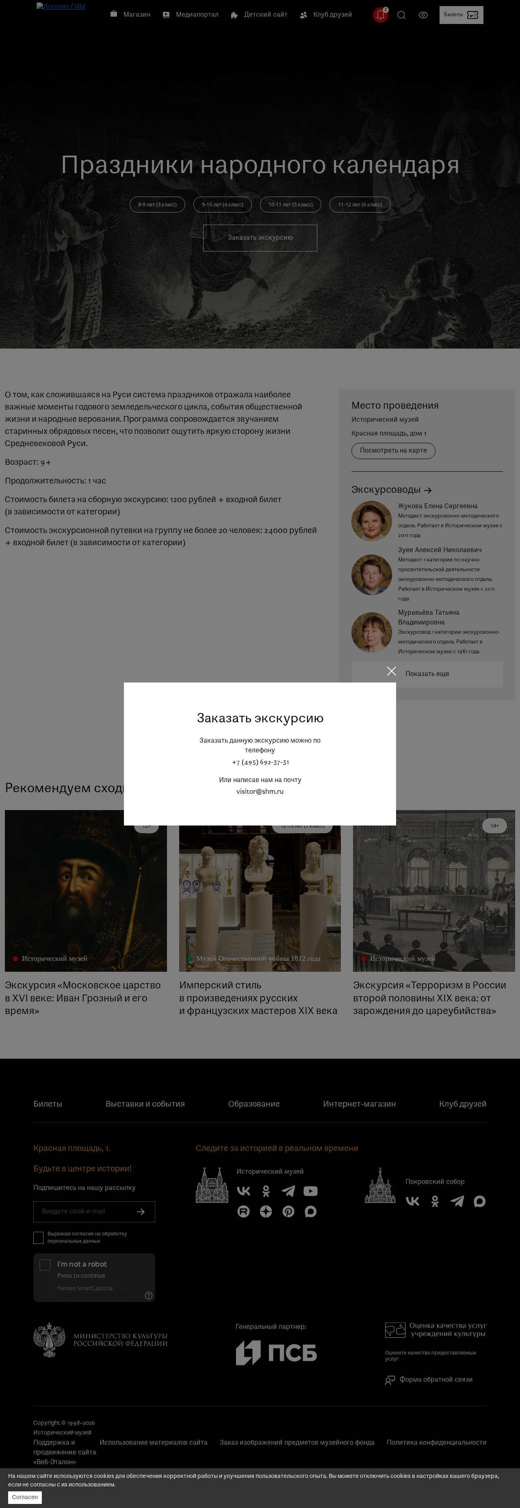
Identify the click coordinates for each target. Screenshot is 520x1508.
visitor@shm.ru (260, 792)
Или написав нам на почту (260, 780)
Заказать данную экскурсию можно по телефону (260, 746)
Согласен (25, 1498)
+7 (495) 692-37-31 (260, 762)
